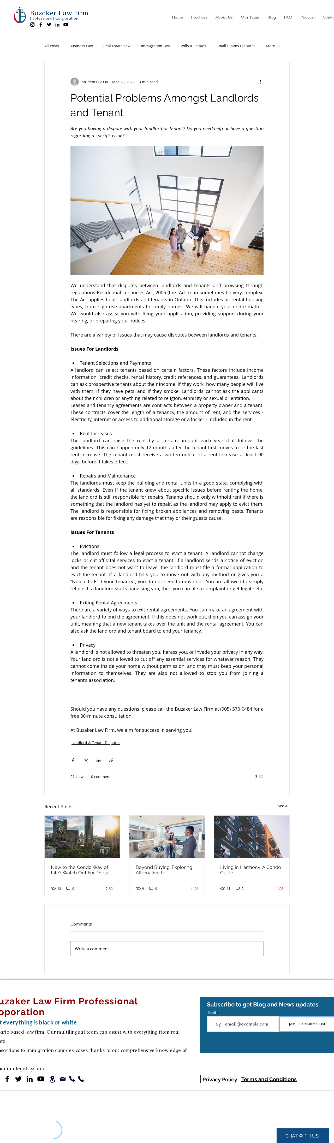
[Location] (52, 1079)
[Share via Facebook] (72, 760)
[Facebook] (41, 24)
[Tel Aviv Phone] (80, 1079)
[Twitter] (49, 24)
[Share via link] (111, 760)
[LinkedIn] (57, 24)
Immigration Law (155, 45)
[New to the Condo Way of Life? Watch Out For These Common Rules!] (82, 837)
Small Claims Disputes (236, 45)
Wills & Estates (193, 45)
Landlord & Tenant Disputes (95, 742)
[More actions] (260, 82)
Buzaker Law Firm (59, 13)
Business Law (81, 45)
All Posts (51, 45)
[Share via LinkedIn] (98, 760)
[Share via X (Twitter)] (85, 760)
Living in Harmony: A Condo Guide (250, 869)
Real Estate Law (116, 45)
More (270, 45)
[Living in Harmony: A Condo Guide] (251, 837)
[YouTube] (66, 24)
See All (284, 805)
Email (211, 1012)
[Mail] (62, 1078)
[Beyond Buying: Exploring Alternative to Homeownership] (167, 837)
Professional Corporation (54, 18)
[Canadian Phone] (72, 1078)
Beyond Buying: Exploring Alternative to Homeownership (164, 869)
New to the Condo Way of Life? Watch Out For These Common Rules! (80, 869)
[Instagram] (32, 24)
